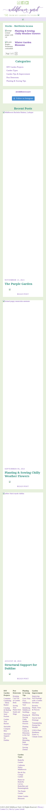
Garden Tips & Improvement (18, 74)
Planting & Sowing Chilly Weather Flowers (27, 32)
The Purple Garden (18, 284)
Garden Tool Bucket (6, 721)
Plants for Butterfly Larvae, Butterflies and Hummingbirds (23, 784)
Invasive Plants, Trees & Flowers (36, 708)
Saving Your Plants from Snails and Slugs (17, 710)
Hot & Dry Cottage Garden (21, 774)
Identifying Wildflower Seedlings (26, 710)
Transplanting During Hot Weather (37, 725)
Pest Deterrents (12, 77)
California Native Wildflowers (22, 767)
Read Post (23, 294)
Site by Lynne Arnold (16, 809)
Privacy (40, 807)
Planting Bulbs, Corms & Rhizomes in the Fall (25, 731)
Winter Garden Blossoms (23, 43)
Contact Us (4, 809)
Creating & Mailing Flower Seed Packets (7, 712)
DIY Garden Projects (14, 67)
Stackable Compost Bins (7, 729)
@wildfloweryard (23, 92)
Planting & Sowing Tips (16, 81)
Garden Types (12, 70)
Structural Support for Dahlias (21, 666)
